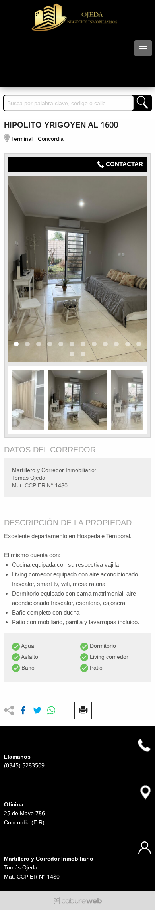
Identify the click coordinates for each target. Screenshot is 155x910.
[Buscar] (142, 103)
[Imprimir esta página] (83, 710)
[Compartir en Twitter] (37, 711)
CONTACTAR (124, 164)
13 (72, 354)
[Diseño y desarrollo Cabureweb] (78, 900)
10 (116, 344)
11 (127, 344)
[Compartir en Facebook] (23, 711)
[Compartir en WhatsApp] (51, 711)
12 (138, 344)
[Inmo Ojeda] (77, 18)
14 (83, 354)
